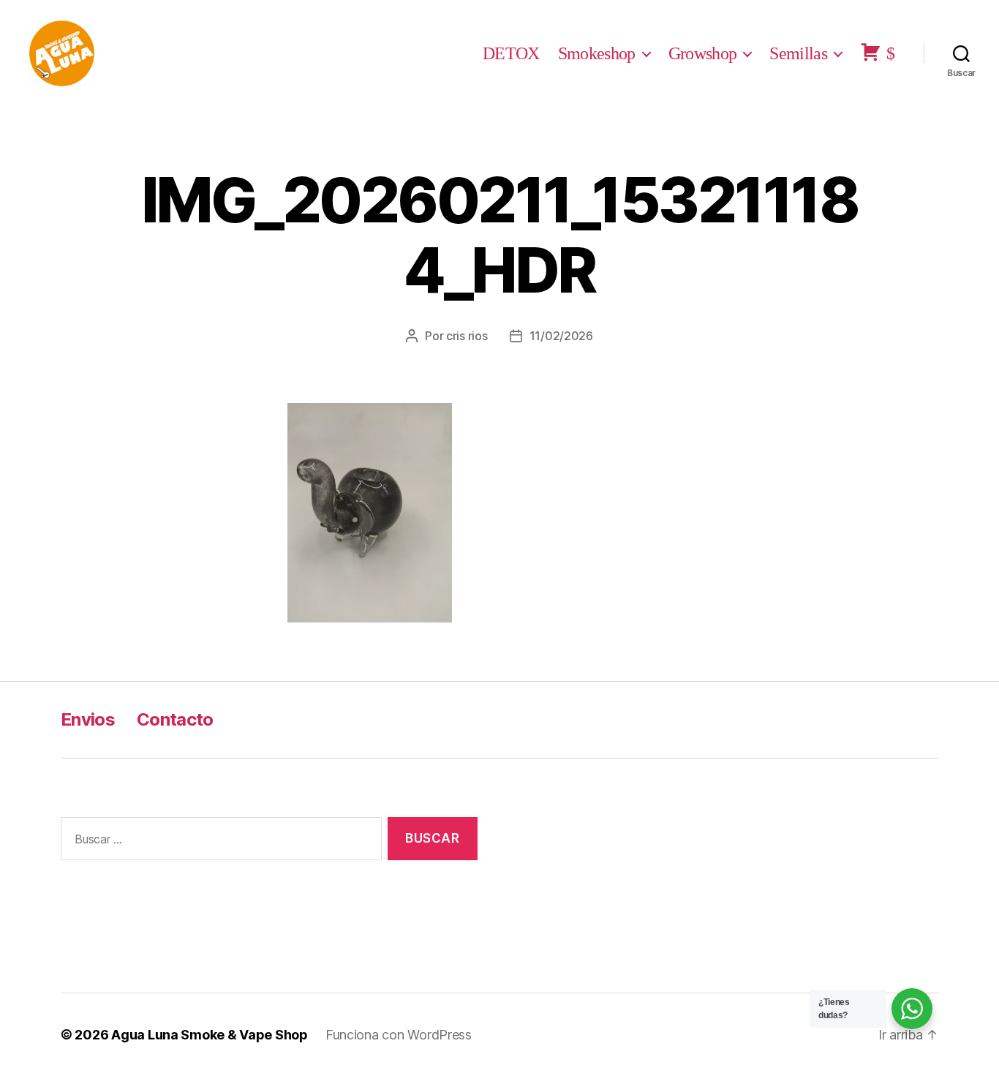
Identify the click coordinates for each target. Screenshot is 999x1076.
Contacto (175, 719)
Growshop (702, 53)
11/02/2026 (561, 335)
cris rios (467, 335)
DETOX (511, 53)
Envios (88, 719)
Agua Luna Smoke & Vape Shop (209, 1034)
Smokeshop (597, 53)
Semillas (798, 53)
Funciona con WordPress (398, 1034)
